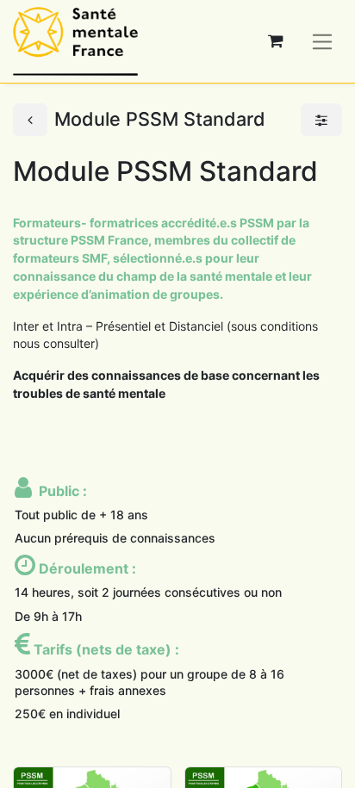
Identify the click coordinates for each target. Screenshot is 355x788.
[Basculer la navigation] (322, 41)
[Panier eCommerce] (276, 41)
